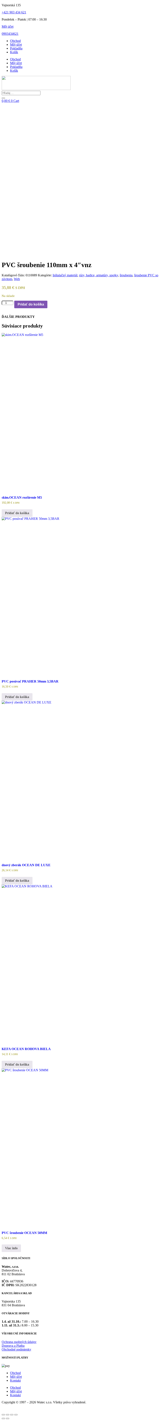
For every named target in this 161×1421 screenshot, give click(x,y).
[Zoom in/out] (3, 1414)
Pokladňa (16, 48)
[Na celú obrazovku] (7, 1414)
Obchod (15, 41)
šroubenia (126, 275)
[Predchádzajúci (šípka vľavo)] (3, 1418)
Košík (14, 52)
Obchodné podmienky (16, 1349)
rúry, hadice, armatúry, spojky (98, 275)
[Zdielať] (11, 1414)
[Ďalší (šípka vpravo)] (7, 1418)
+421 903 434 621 (14, 12)
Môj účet (7, 26)
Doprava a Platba (13, 1345)
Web (17, 279)
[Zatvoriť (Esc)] (16, 1414)
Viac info (11, 1248)
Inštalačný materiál (65, 275)
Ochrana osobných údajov (19, 1342)
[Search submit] (3, 98)
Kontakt (15, 1380)
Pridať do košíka (31, 304)
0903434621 (10, 33)
